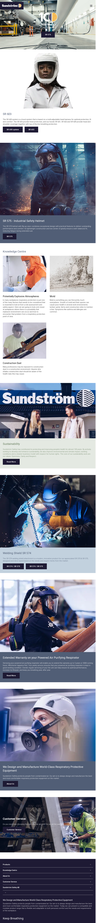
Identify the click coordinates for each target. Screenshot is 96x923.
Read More (11, 462)
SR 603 (31, 130)
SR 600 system (13, 130)
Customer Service (14, 830)
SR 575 (48, 35)
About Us (10, 784)
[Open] (48, 892)
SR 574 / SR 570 (13, 566)
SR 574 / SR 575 (36, 566)
